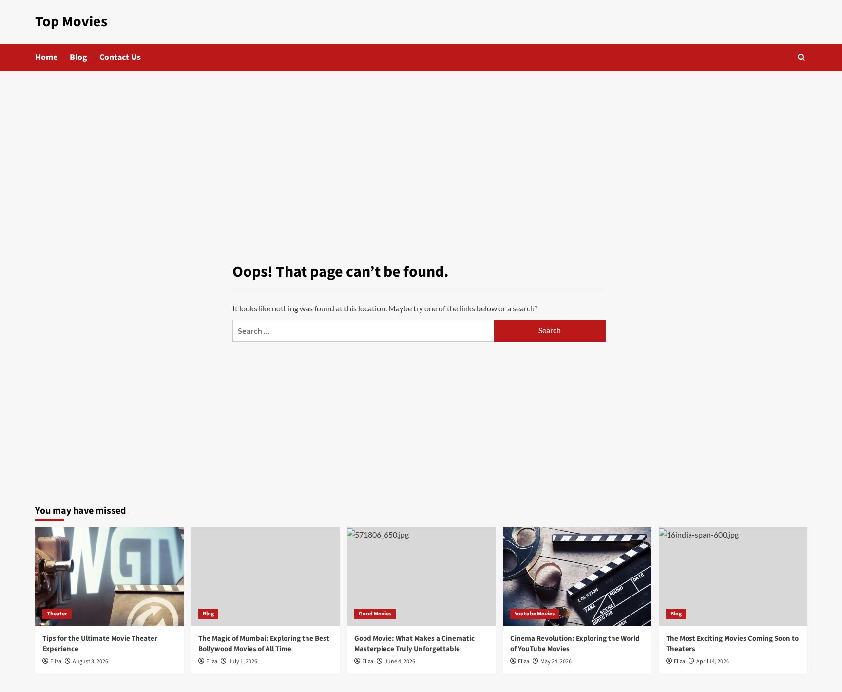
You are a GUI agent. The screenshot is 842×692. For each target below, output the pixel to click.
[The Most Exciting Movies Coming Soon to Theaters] (733, 576)
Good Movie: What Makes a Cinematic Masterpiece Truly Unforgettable (414, 644)
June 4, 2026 (399, 661)
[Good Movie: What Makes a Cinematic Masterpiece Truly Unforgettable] (421, 576)
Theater (57, 614)
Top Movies (71, 21)
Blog (78, 57)
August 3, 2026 (90, 661)
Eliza (55, 661)
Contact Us (120, 57)
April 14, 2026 (712, 661)
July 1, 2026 (243, 661)
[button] (801, 57)
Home (46, 57)
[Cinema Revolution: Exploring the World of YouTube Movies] (577, 576)
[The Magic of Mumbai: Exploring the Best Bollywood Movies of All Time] (265, 576)
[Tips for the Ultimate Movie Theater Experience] (109, 576)
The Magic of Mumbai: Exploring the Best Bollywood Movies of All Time (263, 644)
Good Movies (375, 614)
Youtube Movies (535, 614)
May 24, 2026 (556, 661)
